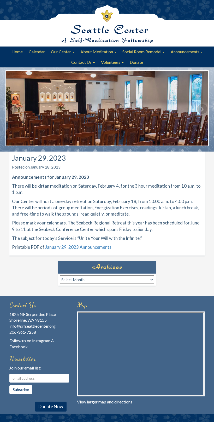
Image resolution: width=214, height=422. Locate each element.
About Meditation (97, 51)
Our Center (61, 51)
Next (202, 109)
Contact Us (81, 62)
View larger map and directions (104, 401)
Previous (12, 109)
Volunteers (111, 62)
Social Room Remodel (142, 51)
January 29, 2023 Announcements (78, 247)
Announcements (185, 51)
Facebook (18, 346)
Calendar (37, 51)
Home (17, 51)
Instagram (41, 340)
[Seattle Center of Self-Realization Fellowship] (107, 23)
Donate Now (50, 406)
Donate (136, 62)
